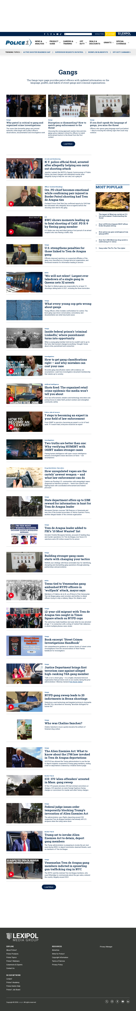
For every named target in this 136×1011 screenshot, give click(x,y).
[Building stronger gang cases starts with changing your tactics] (24, 562)
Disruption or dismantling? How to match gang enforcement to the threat (67, 125)
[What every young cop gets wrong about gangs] (24, 310)
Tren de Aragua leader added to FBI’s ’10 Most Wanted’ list (65, 529)
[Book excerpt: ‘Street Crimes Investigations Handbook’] (24, 646)
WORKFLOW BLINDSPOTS (98, 52)
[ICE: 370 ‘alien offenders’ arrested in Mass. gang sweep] (24, 785)
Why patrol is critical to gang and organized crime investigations (24, 124)
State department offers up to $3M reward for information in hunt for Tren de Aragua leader (68, 503)
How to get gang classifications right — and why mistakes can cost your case (66, 363)
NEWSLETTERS (99, 34)
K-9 (46, 217)
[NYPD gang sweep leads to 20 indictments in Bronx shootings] (24, 701)
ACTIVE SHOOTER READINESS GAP (36, 52)
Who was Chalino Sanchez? (63, 723)
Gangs (8, 120)
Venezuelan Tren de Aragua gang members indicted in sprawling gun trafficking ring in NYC (67, 866)
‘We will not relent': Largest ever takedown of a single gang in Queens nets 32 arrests (66, 279)
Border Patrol (49, 776)
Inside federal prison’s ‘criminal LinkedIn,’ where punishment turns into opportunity (66, 335)
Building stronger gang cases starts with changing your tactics (67, 557)
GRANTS (107, 42)
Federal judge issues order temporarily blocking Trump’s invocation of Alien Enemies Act (66, 810)
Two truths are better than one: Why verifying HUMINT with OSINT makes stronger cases (65, 446)
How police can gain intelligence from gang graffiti (113, 233)
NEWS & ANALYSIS (39, 42)
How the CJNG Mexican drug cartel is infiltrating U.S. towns (113, 241)
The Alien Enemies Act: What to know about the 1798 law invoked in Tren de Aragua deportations (67, 754)
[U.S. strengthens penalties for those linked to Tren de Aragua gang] (24, 254)
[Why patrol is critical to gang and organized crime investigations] (26, 106)
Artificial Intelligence (52, 384)
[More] (46, 42)
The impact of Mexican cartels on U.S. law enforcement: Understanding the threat (113, 216)
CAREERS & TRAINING (68, 42)
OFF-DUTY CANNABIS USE (123, 52)
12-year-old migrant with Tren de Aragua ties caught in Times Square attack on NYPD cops (67, 615)
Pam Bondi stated (75, 682)
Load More (68, 144)
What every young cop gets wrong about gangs (68, 305)
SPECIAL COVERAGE (121, 42)
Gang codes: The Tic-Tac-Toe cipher (112, 248)
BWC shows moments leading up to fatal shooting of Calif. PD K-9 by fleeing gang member (67, 223)
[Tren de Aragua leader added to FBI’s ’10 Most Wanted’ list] (24, 534)
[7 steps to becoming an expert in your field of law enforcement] (24, 422)
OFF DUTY (82, 42)
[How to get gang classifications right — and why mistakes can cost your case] (24, 366)
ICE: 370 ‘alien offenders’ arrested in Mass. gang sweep (67, 780)
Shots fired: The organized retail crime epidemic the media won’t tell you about (66, 391)
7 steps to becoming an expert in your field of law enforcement (66, 416)
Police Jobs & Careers (52, 412)
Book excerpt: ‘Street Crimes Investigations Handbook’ (63, 641)
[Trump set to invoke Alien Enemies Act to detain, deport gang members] (24, 841)
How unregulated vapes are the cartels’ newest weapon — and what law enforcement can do (66, 474)
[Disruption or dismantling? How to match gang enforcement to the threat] (68, 106)
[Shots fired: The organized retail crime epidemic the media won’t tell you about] (24, 394)
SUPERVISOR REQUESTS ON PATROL (69, 52)
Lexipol (20, 1002)
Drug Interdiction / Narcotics (54, 468)
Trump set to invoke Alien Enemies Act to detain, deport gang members (64, 838)
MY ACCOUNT (110, 34)
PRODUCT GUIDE (54, 42)
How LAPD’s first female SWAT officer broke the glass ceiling (113, 225)
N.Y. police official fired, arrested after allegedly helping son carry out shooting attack (67, 165)
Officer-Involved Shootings (54, 187)
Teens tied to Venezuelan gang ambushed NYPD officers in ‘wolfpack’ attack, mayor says (65, 587)
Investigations (49, 356)
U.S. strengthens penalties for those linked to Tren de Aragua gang (65, 251)
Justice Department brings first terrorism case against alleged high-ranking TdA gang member (67, 671)
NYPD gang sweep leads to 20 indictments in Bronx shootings (66, 696)
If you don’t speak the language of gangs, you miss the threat (108, 124)
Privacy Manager (106, 947)
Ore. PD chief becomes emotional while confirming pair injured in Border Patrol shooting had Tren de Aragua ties (67, 195)
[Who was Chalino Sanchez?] (24, 729)
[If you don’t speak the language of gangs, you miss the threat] (110, 106)
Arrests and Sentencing (52, 159)
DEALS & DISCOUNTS (94, 42)
